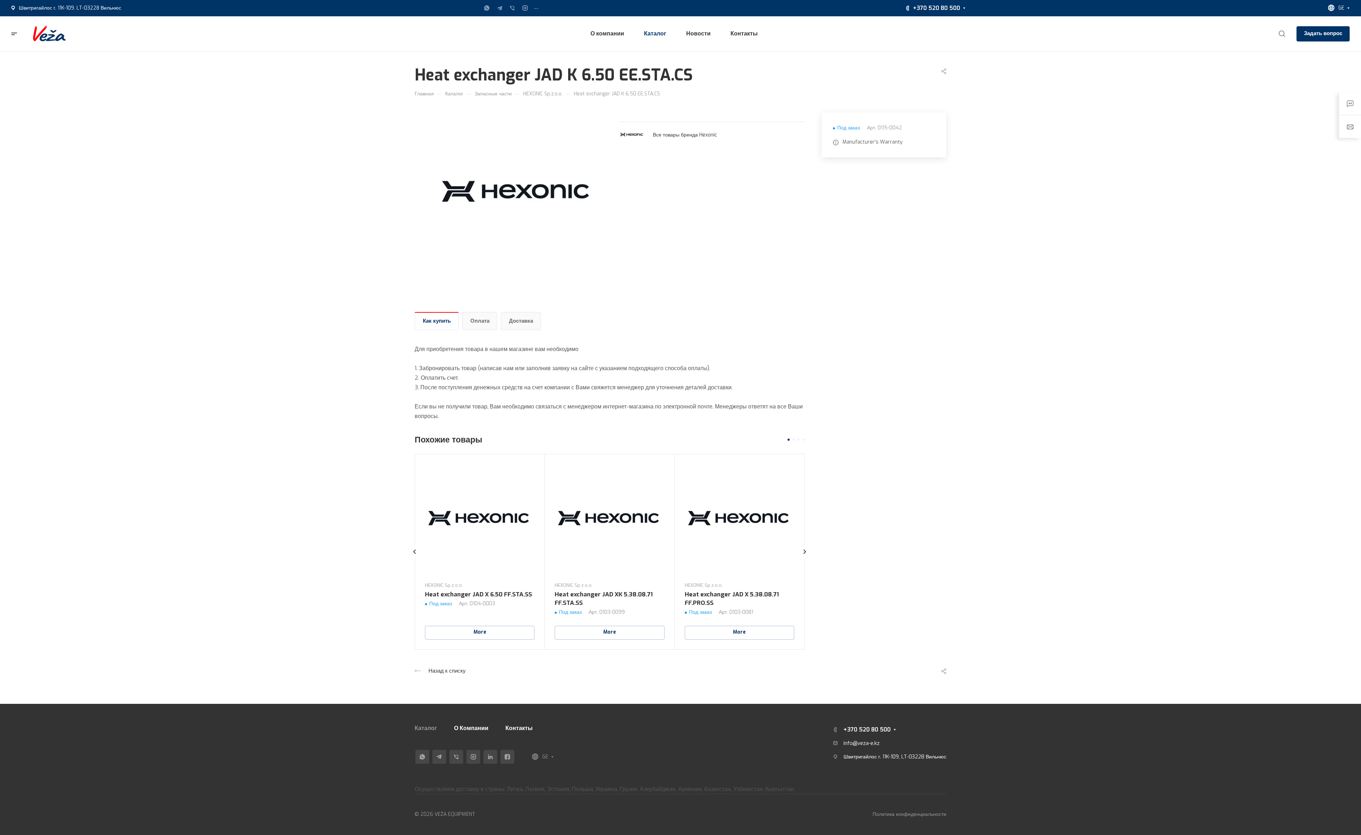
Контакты (519, 728)
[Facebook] (507, 757)
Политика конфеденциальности (909, 814)
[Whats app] (487, 8)
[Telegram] (499, 8)
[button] (789, 440)
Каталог (426, 728)
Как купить (437, 320)
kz (877, 743)
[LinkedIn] (490, 757)
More (480, 632)
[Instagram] (525, 8)
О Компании (471, 728)
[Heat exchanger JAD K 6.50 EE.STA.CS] (517, 192)
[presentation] (415, 559)
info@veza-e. (859, 743)
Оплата (479, 320)
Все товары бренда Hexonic (685, 135)
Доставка (521, 320)
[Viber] (512, 8)
